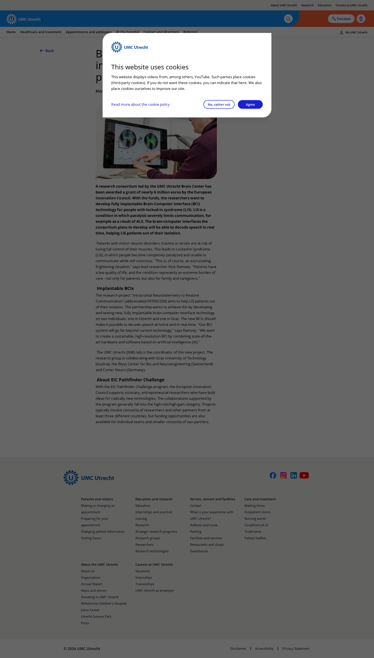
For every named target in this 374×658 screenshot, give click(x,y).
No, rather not (219, 104)
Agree (250, 104)
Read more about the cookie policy (140, 104)
